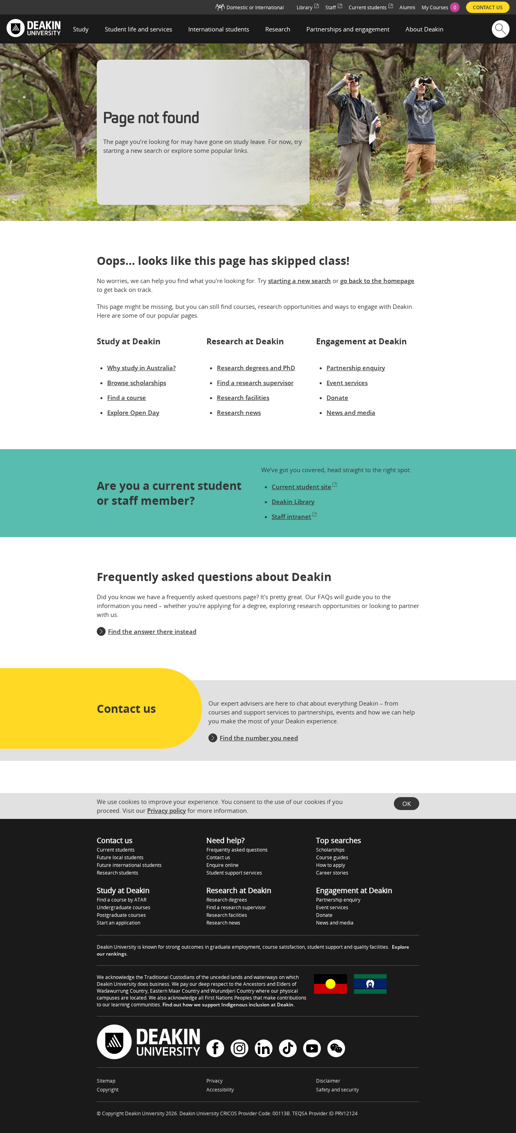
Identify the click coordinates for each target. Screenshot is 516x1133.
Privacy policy (166, 810)
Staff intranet (291, 516)
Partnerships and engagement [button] (347, 29)
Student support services (234, 872)
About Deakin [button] (424, 29)
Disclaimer (328, 1080)
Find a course (126, 398)
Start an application (118, 922)
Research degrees (226, 899)
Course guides (332, 857)
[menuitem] (441, 7)
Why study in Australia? (141, 368)
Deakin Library (293, 502)
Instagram (239, 1049)
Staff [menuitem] (330, 7)
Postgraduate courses (121, 915)
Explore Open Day (133, 412)
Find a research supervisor (255, 383)
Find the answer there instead (152, 631)
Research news (239, 412)
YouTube (312, 1049)
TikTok (288, 1049)
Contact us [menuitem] (488, 7)
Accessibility (220, 1089)
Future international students (129, 865)
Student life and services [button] (138, 29)
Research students (117, 872)
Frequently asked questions (237, 849)
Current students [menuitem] (368, 7)
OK (406, 804)
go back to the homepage (377, 281)
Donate (337, 398)
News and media (351, 412)
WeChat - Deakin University (336, 1049)
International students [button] (218, 29)
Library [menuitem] (304, 7)
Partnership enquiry (356, 368)
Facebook (215, 1049)
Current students (116, 849)
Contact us (218, 857)
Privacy (214, 1080)
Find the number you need (259, 738)
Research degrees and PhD (256, 368)
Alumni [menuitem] (407, 7)
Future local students (120, 857)
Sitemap (106, 1080)
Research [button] (277, 29)
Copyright (108, 1089)
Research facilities (243, 398)
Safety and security (337, 1089)
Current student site (301, 487)
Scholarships (330, 849)
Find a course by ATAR (121, 899)
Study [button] (81, 29)
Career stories (332, 872)
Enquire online (222, 865)
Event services (347, 383)
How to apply (330, 865)
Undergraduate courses (123, 907)
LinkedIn (264, 1049)
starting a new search (299, 281)
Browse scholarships (136, 383)
